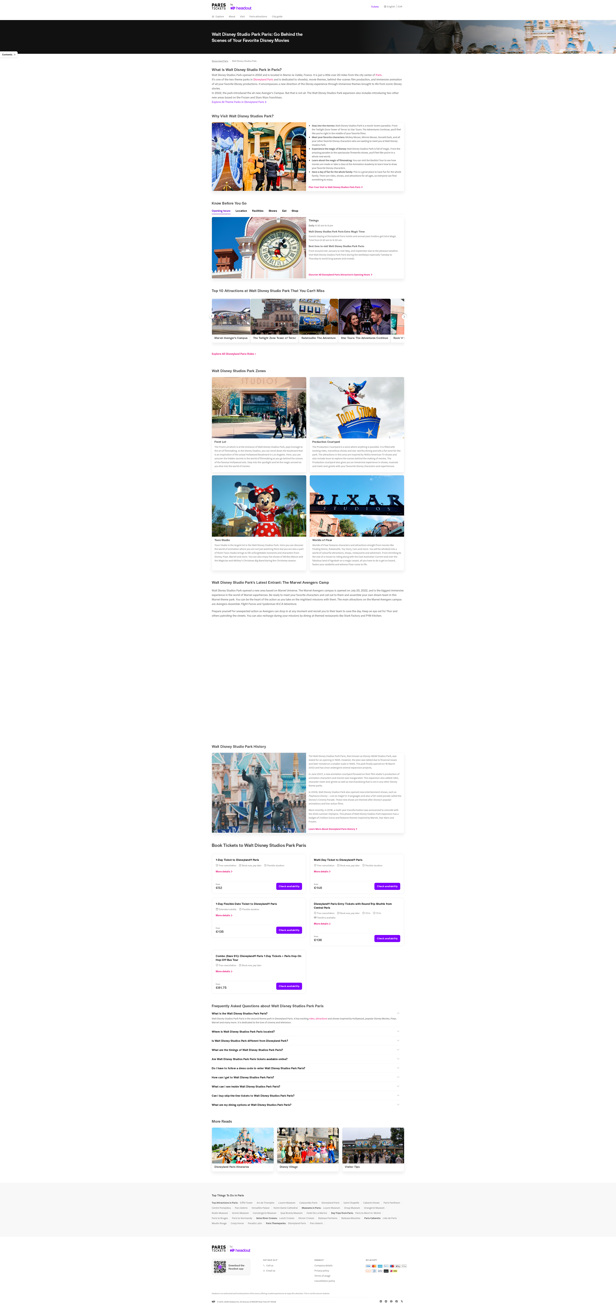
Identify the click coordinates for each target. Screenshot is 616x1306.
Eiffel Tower (246, 1202)
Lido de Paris (390, 1218)
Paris (379, 75)
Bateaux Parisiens (327, 1218)
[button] (212, 316)
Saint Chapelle (351, 1202)
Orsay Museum (352, 1207)
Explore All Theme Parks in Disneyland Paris (238, 102)
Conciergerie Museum (264, 1212)
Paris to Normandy (242, 1218)
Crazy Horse (237, 1223)
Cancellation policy (324, 1280)
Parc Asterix (241, 1207)
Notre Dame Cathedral (286, 1207)
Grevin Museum (240, 1212)
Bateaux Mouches (350, 1218)
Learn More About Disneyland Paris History (332, 828)
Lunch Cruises (286, 1218)
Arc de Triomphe (265, 1202)
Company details (323, 1265)
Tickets (375, 6)
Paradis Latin (255, 1223)
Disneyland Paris (220, 60)
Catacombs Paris (308, 1202)
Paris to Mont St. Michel (368, 1212)
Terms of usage (322, 1275)
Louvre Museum (286, 1202)
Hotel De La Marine (317, 1212)
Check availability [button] (289, 886)
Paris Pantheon (392, 1202)
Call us (269, 1265)
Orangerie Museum (374, 1207)
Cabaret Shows (371, 1202)
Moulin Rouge (219, 1223)
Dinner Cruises (306, 1218)
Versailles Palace (261, 1207)
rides (311, 1018)
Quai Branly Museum (291, 1212)
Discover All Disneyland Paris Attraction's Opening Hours (339, 274)
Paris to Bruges (220, 1218)
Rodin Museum (220, 1212)
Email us (270, 1270)
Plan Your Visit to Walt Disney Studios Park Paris (334, 187)
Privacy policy (321, 1270)
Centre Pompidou (221, 1207)
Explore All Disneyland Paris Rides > (234, 354)
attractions (321, 1018)
